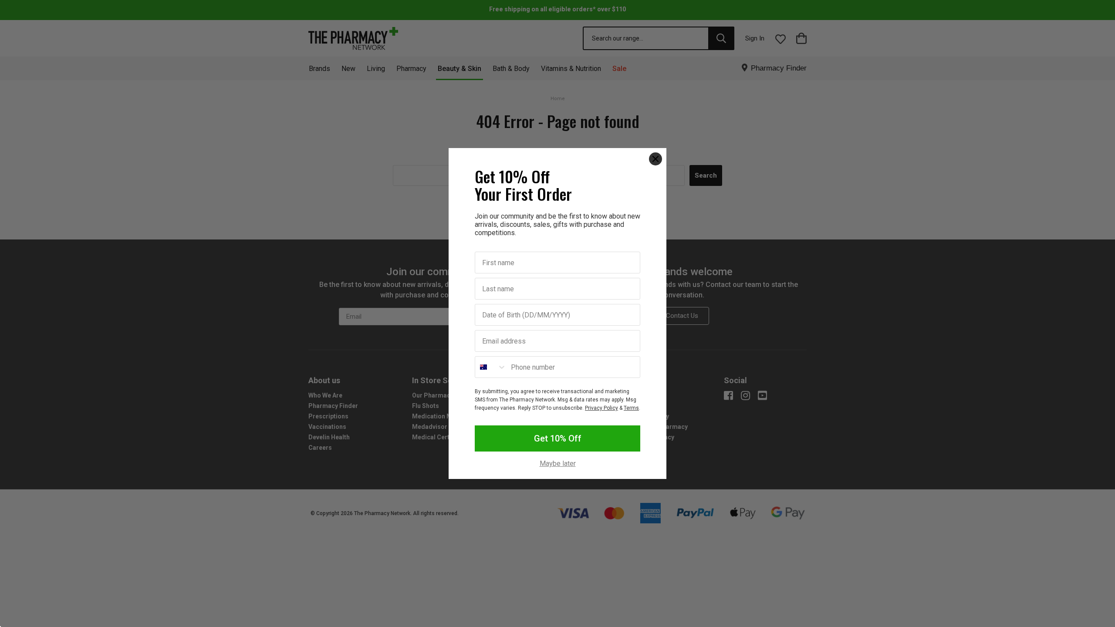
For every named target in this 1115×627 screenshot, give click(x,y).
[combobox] (491, 367)
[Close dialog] (655, 158)
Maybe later (558, 463)
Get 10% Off (557, 438)
